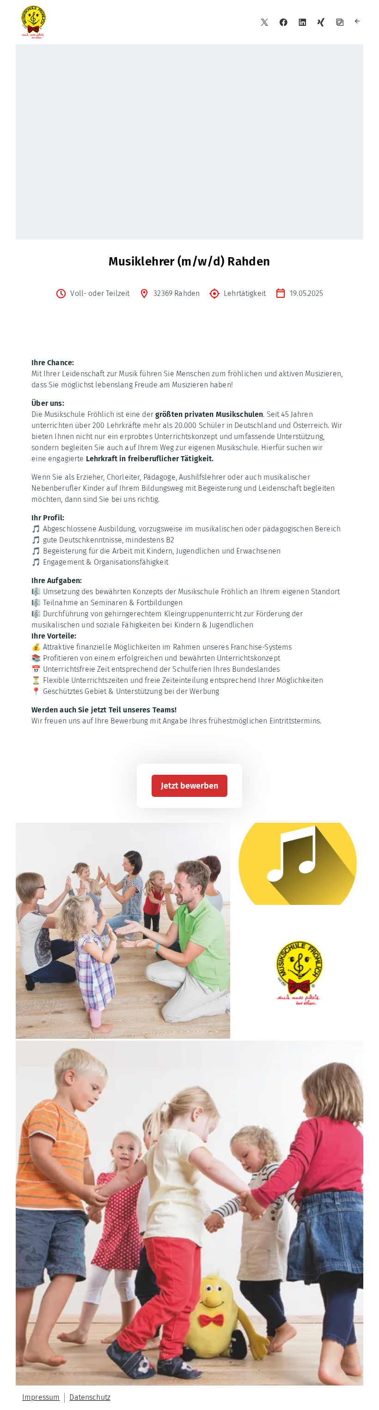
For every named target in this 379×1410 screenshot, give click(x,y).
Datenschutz (89, 1397)
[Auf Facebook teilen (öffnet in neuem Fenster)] (283, 22)
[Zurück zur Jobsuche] (358, 22)
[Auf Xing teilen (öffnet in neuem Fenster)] (321, 22)
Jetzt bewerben (189, 786)
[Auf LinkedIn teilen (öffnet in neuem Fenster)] (302, 22)
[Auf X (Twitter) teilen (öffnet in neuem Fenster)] (264, 22)
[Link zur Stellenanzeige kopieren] (340, 22)
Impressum (41, 1397)
